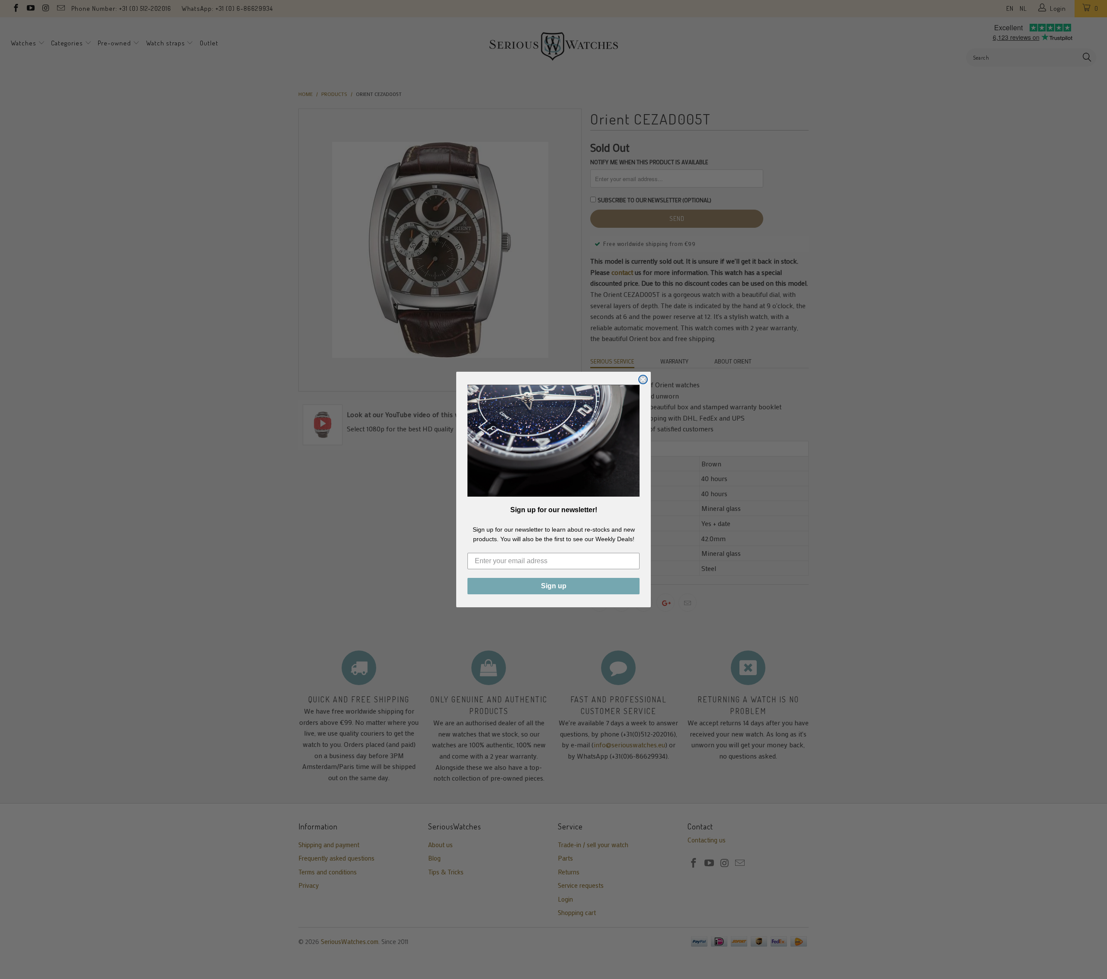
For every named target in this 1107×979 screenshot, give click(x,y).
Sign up (553, 586)
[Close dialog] (643, 379)
